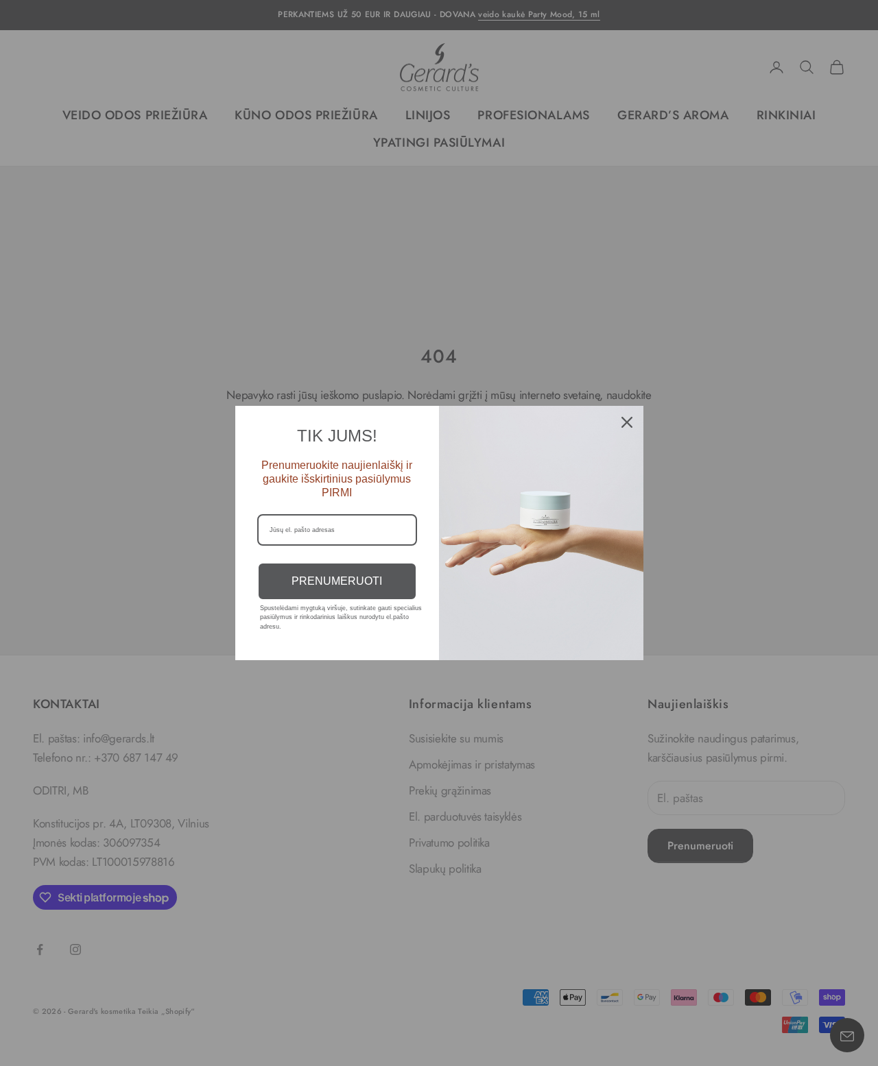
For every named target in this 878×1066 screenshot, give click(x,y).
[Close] (626, 422)
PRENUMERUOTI (337, 581)
